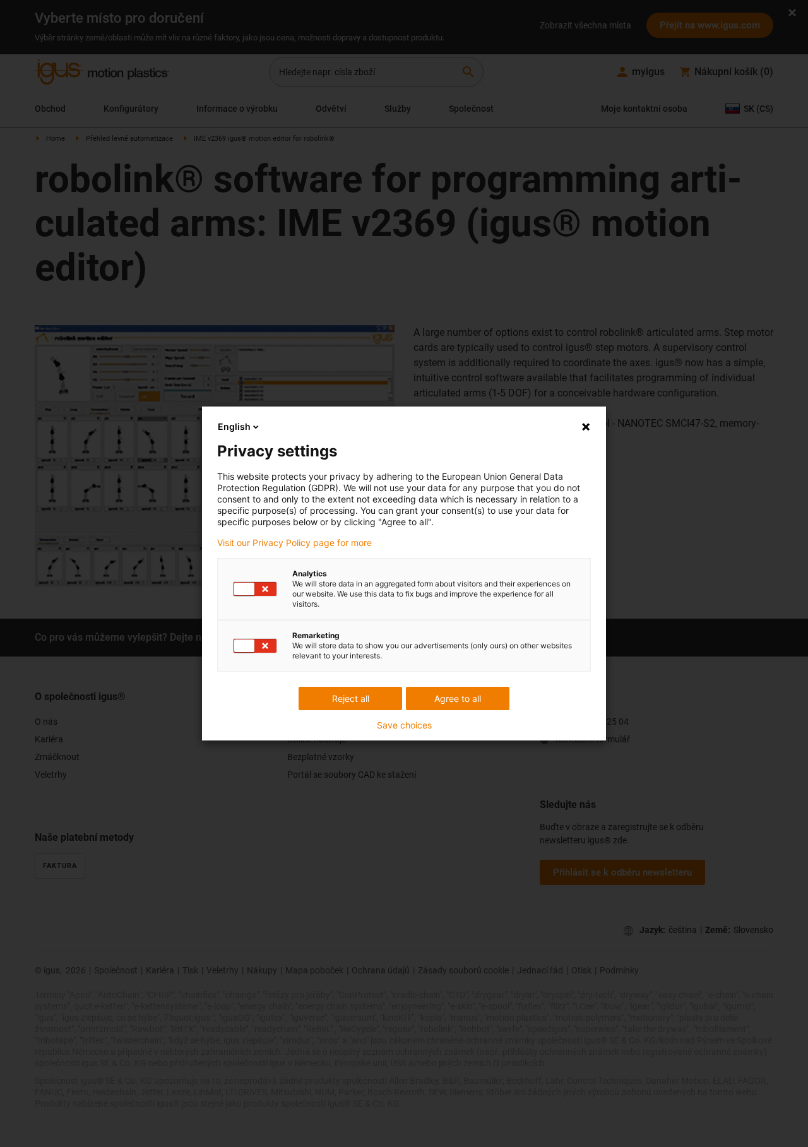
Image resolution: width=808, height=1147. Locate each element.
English (234, 426)
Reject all (350, 698)
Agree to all (457, 698)
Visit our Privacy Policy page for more (294, 543)
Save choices (404, 725)
